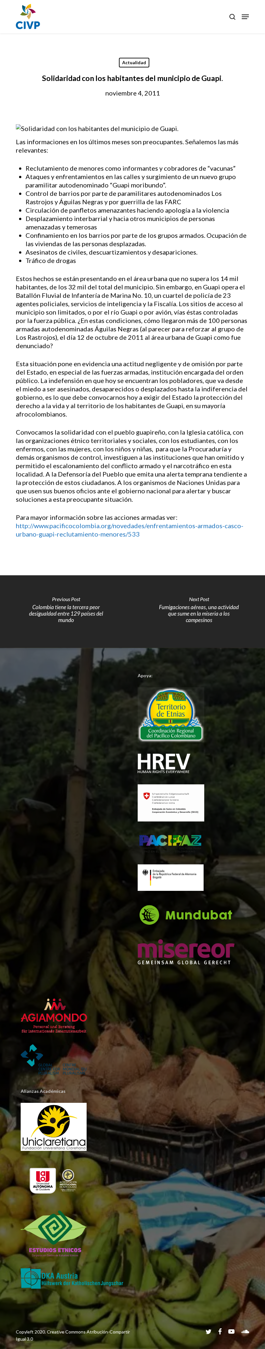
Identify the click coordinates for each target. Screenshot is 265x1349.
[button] (245, 17)
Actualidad (134, 62)
